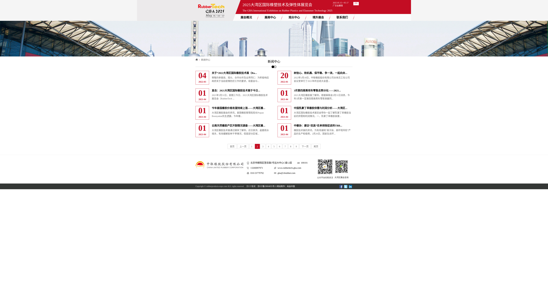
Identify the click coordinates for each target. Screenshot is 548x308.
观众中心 (294, 17)
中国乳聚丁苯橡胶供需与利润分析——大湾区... (320, 108)
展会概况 (246, 17)
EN (356, 3)
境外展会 (318, 17)
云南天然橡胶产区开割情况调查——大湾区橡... (238, 125)
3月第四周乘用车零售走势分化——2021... (317, 90)
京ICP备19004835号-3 (266, 186)
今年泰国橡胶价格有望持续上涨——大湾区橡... (238, 108)
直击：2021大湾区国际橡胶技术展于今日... (236, 90)
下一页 (305, 146)
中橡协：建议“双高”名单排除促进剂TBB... (318, 125)
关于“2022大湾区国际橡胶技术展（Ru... (234, 73)
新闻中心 (205, 60)
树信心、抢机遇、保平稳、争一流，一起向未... (320, 73)
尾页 (316, 146)
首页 (232, 146)
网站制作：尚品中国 (286, 186)
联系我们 (342, 17)
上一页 (243, 146)
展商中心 (270, 17)
